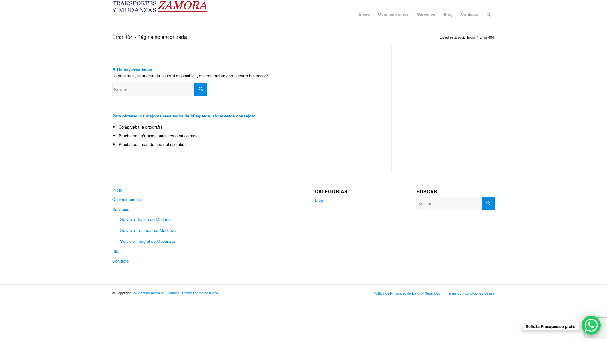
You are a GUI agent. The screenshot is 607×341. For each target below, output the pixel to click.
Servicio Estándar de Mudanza (148, 230)
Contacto (120, 261)
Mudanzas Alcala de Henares (156, 292)
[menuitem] (364, 14)
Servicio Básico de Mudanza (146, 219)
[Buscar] (488, 14)
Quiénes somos (126, 199)
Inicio (117, 190)
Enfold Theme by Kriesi (200, 292)
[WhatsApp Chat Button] (591, 325)
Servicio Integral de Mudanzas (148, 241)
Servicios (120, 209)
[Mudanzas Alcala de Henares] (159, 14)
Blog (116, 251)
